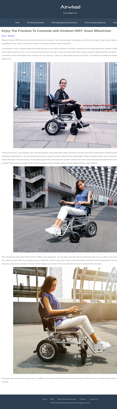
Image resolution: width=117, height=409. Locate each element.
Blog (52, 399)
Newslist (11, 36)
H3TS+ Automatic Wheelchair (95, 23)
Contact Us (94, 399)
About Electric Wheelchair (67, 399)
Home (17, 23)
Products (83, 399)
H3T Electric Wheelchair (35, 23)
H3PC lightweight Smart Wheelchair (64, 23)
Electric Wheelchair (69, 403)
